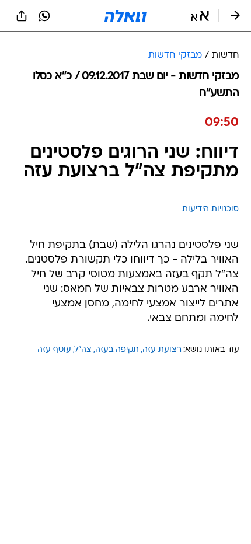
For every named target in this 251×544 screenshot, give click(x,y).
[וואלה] (125, 16)
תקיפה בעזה (117, 350)
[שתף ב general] (21, 15)
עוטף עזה (54, 350)
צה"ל (83, 350)
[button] (200, 16)
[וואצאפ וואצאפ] (44, 16)
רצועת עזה (162, 350)
